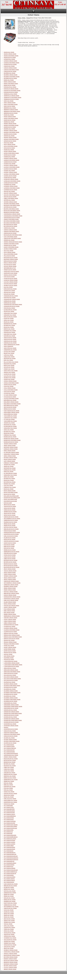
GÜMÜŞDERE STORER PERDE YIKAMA (13, 706)
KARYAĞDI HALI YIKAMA (9, 335)
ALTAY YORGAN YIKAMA (9, 461)
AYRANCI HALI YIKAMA (9, 379)
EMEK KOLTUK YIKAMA (9, 546)
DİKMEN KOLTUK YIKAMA (10, 550)
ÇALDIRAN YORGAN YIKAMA (10, 628)
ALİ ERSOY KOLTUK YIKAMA (10, 168)
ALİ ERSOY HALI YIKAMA (9, 163)
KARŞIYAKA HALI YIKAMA (10, 297)
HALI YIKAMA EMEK (8, 805)
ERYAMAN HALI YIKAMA (9, 325)
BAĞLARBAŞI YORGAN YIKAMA (11, 402)
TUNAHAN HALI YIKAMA (9, 290)
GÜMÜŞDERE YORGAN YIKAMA (11, 704)
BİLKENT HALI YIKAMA (9, 353)
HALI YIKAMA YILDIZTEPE (10, 821)
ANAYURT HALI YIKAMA (9, 191)
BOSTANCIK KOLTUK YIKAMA (10, 560)
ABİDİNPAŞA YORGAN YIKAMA (11, 109)
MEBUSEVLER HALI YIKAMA (10, 885)
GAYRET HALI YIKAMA (9, 645)
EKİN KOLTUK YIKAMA (9, 548)
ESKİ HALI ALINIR (8, 502)
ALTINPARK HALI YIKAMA (9, 184)
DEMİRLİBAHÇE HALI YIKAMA (11, 779)
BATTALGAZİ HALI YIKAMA (10, 760)
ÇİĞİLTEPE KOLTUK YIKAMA (10, 553)
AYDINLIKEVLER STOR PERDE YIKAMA (13, 304)
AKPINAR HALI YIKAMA (9, 135)
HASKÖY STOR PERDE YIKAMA (11, 247)
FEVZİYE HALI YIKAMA (9, 311)
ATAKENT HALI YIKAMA (9, 369)
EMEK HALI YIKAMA (8, 784)
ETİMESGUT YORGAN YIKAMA (11, 462)
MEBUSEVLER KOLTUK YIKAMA (11, 529)
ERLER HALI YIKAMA (8, 322)
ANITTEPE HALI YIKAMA (9, 200)
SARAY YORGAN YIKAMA (9, 102)
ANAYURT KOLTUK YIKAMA (10, 196)
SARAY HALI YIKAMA (8, 101)
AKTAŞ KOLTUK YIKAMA (9, 148)
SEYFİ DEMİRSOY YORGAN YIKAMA (12, 582)
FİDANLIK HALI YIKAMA (9, 640)
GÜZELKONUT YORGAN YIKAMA (11, 454)
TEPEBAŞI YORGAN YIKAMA (10, 576)
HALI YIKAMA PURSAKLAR (10, 873)
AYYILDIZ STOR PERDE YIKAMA (11, 398)
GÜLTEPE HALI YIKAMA (9, 737)
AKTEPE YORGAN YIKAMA (10, 151)
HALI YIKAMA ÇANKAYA (9, 878)
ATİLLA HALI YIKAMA (8, 250)
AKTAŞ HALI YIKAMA (8, 142)
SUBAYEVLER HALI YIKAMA (10, 908)
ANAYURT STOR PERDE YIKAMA (11, 195)
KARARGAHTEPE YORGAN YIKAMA (12, 596)
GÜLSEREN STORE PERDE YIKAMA (12, 692)
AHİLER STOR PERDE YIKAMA (11, 118)
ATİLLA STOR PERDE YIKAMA (10, 254)
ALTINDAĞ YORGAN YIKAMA (10, 60)
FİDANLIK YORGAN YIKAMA (10, 642)
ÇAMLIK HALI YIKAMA (9, 769)
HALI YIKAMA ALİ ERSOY (9, 814)
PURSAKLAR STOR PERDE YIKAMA (12, 90)
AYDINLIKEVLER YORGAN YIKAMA (12, 299)
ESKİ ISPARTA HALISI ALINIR (10, 501)
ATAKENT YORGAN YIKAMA (10, 757)
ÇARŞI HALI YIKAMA (8, 355)
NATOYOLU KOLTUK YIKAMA (10, 527)
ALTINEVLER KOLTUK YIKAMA (11, 182)
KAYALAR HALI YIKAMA (9, 294)
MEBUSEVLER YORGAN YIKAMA (11, 593)
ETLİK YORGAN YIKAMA (9, 609)
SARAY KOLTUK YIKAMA (9, 106)
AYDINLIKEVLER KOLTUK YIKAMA (11, 306)
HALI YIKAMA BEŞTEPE (9, 809)
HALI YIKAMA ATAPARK (9, 864)
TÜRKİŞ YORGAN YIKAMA (10, 574)
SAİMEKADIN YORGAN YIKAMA (11, 584)
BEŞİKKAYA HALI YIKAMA (9, 762)
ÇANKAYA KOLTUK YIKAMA (10, 71)
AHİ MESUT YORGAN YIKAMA (10, 950)
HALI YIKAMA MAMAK (9, 875)
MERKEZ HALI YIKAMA (9, 889)
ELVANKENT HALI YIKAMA (10, 330)
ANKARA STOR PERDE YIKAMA (11, 55)
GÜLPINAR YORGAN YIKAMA (10, 683)
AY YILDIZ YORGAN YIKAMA (10, 395)
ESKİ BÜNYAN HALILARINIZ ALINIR (12, 497)
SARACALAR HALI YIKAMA (10, 337)
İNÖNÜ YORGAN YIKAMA (9, 450)
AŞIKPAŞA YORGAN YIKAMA (10, 229)
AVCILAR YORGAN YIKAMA (10, 266)
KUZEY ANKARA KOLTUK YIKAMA (11, 410)
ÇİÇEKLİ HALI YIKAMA (9, 770)
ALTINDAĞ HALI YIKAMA (9, 59)
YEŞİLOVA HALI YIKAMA (9, 946)
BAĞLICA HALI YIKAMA (9, 365)
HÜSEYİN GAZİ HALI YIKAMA (10, 793)
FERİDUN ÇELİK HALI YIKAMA (11, 633)
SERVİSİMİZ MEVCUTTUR (10, 268)
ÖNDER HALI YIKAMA (9, 894)
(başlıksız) (6, 727)
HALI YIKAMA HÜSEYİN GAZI (10, 828)
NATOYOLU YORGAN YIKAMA (10, 591)
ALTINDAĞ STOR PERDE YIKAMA (11, 62)
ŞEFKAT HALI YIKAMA (9, 913)
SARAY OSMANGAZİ (8, 346)
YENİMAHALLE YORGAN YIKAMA (11, 95)
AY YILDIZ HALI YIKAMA (9, 419)
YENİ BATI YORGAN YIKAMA (10, 443)
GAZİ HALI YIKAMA (8, 654)
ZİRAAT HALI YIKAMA (8, 948)
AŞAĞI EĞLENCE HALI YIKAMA (11, 755)
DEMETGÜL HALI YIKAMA (10, 776)
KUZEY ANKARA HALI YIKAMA (11, 884)
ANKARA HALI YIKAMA (9, 52)
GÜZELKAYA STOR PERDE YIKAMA (12, 734)
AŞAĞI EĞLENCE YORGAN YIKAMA (12, 214)
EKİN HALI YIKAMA (8, 783)
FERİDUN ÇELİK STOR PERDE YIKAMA (13, 636)
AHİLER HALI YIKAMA (9, 114)
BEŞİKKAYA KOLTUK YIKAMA (10, 563)
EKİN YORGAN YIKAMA (9, 612)
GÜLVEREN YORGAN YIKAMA (11, 697)
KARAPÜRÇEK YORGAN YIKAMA (11, 598)
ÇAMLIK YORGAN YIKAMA (10, 621)
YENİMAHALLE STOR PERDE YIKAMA (12, 97)
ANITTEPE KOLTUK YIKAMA (10, 207)
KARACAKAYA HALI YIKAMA (10, 288)
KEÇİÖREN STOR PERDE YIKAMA (11, 76)
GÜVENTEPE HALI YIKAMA (10, 724)
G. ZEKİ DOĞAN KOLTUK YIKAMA (11, 666)
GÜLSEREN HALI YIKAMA (10, 689)
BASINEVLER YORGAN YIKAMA (11, 438)
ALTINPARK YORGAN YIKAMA (10, 186)
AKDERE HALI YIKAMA (9, 121)
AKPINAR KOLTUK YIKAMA (10, 141)
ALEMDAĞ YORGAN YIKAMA (10, 158)
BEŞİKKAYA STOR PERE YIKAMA (11, 212)
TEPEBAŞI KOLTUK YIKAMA (10, 511)
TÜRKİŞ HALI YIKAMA (9, 929)
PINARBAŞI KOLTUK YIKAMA (10, 522)
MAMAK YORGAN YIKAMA (10, 81)
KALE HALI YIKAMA (8, 287)
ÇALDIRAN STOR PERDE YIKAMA (11, 630)
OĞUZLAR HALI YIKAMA (9, 292)
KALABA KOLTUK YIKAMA (10, 537)
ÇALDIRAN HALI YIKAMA (9, 626)
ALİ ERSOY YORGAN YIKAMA (10, 165)
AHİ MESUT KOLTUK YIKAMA (10, 285)
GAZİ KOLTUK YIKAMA (9, 659)
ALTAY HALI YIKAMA (8, 485)
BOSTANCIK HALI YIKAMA (10, 765)
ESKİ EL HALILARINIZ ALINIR (10, 499)
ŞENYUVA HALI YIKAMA (9, 918)
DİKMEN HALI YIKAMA (9, 781)
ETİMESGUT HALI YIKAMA (10, 435)
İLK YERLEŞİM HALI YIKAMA (10, 473)
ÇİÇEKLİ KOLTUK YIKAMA (10, 555)
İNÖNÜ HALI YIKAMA (8, 471)
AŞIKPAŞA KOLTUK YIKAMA (10, 233)
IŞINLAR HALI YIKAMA (9, 795)
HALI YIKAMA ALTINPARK (9, 868)
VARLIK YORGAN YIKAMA (10, 572)
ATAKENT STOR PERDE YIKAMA (11, 219)
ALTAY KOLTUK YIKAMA (9, 276)
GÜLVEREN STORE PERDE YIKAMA (12, 699)
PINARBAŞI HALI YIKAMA (9, 901)
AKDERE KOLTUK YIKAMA (10, 127)
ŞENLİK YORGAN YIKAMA (10, 577)
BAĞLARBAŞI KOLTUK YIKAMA (11, 405)
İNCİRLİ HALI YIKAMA (9, 797)
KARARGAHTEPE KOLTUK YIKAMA (12, 532)
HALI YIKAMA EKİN (8, 833)
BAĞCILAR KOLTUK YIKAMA (10, 261)
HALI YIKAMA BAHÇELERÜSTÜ (11, 857)
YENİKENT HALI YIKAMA (9, 943)
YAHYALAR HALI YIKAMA (9, 932)
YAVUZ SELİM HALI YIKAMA (10, 939)
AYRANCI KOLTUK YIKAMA (10, 384)
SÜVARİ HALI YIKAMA (9, 911)
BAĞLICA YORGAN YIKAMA (10, 262)
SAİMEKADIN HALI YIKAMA (10, 904)
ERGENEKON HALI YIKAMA (10, 323)
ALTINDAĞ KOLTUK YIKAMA (10, 64)
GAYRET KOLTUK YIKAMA (10, 650)
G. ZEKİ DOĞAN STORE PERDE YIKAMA (13, 664)
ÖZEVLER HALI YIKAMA (9, 898)
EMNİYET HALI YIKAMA (9, 328)
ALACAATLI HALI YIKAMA (9, 375)
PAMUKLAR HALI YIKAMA (10, 899)
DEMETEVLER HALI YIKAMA (10, 774)
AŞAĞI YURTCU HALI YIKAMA (10, 370)
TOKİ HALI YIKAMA (8, 924)
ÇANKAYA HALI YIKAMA (9, 66)
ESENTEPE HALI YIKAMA (9, 786)
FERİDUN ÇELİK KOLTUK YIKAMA (11, 638)
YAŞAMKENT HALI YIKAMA (10, 937)
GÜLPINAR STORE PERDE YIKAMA (12, 685)
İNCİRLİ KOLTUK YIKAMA (9, 539)
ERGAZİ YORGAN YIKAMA (10, 459)
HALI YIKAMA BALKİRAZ (9, 810)
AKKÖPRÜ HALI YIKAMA (9, 128)
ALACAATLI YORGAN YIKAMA (10, 281)
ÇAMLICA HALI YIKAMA (9, 356)
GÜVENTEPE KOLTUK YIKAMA (11, 729)
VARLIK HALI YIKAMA (9, 931)
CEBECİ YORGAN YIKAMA (10, 623)
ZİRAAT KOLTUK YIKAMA (9, 504)
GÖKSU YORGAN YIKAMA (10, 455)
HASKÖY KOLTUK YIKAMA (10, 543)
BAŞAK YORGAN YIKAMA (9, 490)
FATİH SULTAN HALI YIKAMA (10, 316)
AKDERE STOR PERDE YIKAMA (11, 125)
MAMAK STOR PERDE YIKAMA (11, 83)
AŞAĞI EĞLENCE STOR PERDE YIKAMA (13, 215)
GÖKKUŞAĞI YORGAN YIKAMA (11, 670)
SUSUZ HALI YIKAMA (8, 910)
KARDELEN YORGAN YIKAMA (11, 449)
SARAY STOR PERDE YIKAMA (11, 104)
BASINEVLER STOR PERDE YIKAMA (12, 440)
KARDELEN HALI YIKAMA (10, 301)
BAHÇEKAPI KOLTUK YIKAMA (10, 257)
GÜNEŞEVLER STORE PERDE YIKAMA (13, 713)
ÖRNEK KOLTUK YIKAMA (9, 523)
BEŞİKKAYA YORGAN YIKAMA (10, 962)
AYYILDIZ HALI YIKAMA (9, 393)
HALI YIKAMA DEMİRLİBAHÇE (10, 837)
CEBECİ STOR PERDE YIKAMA (11, 198)
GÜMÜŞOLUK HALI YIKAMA (10, 341)
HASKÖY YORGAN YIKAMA (10, 607)
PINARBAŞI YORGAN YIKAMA (10, 586)
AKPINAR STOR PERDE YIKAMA (11, 139)
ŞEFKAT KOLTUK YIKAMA (9, 515)
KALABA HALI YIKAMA (9, 887)
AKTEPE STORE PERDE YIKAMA (11, 153)
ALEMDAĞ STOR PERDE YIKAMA (11, 160)
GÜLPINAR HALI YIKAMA (9, 682)
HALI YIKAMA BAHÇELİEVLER (11, 856)
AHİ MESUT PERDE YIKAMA (10, 248)
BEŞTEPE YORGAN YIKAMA (10, 965)
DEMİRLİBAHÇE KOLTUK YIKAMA (11, 551)
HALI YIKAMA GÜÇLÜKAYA (10, 838)
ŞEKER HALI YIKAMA (8, 466)
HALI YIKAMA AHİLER (9, 819)
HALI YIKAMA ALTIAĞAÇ (9, 746)
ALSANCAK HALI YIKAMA (9, 374)
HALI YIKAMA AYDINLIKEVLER (11, 870)
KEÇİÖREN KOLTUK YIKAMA (10, 78)
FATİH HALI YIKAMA (8, 790)
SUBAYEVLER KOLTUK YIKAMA (11, 516)
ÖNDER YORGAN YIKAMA (10, 589)
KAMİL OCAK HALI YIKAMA (10, 798)
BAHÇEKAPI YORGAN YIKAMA (11, 259)
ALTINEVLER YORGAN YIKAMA (11, 179)
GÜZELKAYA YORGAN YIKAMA (11, 732)
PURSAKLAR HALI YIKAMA (10, 87)
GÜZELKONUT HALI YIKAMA (10, 313)
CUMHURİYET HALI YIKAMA (10, 417)
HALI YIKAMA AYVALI (8, 866)
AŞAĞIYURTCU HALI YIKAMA (10, 273)
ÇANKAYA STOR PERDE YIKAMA (11, 69)
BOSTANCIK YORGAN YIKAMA (11, 964)
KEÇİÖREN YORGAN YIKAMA (10, 74)
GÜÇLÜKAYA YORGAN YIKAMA (11, 677)
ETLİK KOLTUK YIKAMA (9, 544)
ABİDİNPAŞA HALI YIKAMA (10, 107)
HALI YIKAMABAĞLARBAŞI (10, 863)
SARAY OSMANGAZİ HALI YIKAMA (11, 344)
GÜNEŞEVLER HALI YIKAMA (10, 710)
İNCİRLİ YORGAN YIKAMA (10, 603)
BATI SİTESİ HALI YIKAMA (9, 482)
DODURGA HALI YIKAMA (9, 332)
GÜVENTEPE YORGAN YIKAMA (11, 725)
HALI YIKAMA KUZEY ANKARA (11, 824)
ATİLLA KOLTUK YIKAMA (9, 255)
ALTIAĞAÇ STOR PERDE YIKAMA (11, 174)
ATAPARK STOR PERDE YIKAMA (11, 243)
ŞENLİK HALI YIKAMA (9, 917)
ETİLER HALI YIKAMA (9, 318)
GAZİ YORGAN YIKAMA (9, 656)
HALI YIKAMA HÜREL (8, 830)
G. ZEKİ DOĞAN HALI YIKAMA (10, 661)
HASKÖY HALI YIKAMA (9, 791)
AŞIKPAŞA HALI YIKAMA (9, 228)
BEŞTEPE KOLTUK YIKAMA (10, 562)
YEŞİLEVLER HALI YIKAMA (10, 944)
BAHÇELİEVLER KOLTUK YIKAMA (11, 567)
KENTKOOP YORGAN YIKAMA (11, 447)
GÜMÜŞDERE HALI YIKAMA (10, 703)
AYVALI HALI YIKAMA (8, 386)
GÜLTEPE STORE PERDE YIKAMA (11, 741)
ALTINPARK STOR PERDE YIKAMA (12, 188)
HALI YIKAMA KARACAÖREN (10, 826)
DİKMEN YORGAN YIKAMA (10, 614)
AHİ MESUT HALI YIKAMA (9, 377)
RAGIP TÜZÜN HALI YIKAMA (10, 903)
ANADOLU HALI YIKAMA (9, 372)
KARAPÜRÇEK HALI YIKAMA (10, 802)
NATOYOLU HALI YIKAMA (9, 891)
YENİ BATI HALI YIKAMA (9, 422)
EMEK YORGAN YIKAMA (9, 610)
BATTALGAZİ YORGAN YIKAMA (11, 960)
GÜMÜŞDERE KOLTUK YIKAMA (11, 708)
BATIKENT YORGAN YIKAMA (10, 958)
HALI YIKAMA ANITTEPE (9, 751)
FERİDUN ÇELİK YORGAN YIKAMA (12, 635)
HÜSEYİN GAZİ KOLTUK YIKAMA (11, 541)
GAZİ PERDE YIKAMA (9, 657)
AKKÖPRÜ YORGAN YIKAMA (10, 130)
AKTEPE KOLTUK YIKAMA (10, 154)
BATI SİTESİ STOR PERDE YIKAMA (12, 221)
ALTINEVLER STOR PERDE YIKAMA (12, 181)
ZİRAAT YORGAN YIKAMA (10, 569)
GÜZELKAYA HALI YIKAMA (10, 730)
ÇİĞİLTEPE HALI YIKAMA (9, 772)
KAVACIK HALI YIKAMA (9, 804)
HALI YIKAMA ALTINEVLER (10, 748)
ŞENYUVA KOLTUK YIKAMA (10, 407)
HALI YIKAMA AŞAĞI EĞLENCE (11, 753)
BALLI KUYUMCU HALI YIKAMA (11, 362)
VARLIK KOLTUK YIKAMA (9, 508)
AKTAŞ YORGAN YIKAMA (9, 144)
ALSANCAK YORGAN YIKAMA (10, 280)
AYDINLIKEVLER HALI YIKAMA (11, 295)
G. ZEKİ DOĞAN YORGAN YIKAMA (11, 663)
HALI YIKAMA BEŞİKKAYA (9, 852)
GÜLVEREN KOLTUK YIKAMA (10, 701)
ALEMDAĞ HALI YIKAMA (9, 156)
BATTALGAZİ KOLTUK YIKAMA (10, 565)
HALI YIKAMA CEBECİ (9, 845)
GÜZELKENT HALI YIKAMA (10, 315)
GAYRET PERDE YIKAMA (9, 649)
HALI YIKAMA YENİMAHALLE (10, 871)
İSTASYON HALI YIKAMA (9, 308)
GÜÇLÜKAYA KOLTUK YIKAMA (11, 680)
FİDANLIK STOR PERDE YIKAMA (11, 643)
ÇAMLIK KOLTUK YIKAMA (9, 556)
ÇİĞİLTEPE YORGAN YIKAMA (10, 617)
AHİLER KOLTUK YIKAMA (9, 120)
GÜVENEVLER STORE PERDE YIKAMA (13, 720)
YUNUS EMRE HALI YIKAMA (10, 415)
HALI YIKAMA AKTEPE (9, 817)
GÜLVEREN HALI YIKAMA (10, 696)
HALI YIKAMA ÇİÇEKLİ (9, 807)
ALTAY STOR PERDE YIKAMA (10, 236)
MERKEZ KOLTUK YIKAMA (10, 408)
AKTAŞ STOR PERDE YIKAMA (10, 146)
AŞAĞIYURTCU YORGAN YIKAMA (11, 951)
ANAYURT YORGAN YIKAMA (10, 193)
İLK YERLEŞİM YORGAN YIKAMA (11, 452)
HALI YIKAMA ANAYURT (9, 750)
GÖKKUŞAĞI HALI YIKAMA (10, 668)
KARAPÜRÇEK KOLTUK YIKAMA (11, 534)
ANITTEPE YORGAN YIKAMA (10, 201)
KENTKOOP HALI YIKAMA (10, 358)
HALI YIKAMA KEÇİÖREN (9, 877)
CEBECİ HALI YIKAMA (9, 767)
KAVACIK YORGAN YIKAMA (10, 595)
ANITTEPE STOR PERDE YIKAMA (11, 203)
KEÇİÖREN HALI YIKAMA (9, 73)
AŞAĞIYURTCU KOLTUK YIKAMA (11, 271)
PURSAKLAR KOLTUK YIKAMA (11, 92)
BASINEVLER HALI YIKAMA (10, 436)
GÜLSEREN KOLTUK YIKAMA (10, 694)
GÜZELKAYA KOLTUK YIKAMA (10, 736)
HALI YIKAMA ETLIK (8, 831)
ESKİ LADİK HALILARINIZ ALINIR (11, 496)
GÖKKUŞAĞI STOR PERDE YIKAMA (12, 671)
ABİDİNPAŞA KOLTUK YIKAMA (10, 113)
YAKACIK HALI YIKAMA (9, 934)
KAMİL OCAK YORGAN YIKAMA (11, 600)
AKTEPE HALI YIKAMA (9, 149)
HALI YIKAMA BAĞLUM (9, 861)
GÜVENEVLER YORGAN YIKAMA (11, 718)
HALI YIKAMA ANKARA (9, 744)
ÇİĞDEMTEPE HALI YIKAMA (10, 349)
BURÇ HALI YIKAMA (8, 360)
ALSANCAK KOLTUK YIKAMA (10, 278)
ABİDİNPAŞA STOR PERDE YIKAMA (12, 111)
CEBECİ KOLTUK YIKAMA (9, 558)
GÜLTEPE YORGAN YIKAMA (10, 739)
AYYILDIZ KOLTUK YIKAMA (10, 396)
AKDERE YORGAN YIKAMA (10, 123)
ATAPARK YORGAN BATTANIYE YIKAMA (13, 241)
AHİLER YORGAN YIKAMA (10, 116)
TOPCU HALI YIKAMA (9, 925)
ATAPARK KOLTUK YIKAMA (10, 245)
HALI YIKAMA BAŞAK (8, 851)
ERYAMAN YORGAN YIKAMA (10, 457)
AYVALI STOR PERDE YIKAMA (11, 389)
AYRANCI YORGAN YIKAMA (10, 381)
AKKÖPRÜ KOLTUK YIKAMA (10, 134)
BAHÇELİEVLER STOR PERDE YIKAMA (13, 234)
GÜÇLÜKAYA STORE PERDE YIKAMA (12, 678)
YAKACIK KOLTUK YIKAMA (10, 506)
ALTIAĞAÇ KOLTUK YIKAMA (10, 175)
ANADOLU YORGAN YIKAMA (10, 953)
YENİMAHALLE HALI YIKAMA (10, 94)
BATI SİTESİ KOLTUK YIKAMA (10, 224)
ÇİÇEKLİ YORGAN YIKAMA (10, 619)
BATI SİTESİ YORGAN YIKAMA (10, 957)
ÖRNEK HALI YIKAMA (9, 896)
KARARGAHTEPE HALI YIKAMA (11, 624)
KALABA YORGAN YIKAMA (10, 602)
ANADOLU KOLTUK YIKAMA (10, 275)
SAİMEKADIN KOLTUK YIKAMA (11, 520)
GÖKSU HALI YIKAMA (9, 320)
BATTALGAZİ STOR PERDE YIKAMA (12, 210)
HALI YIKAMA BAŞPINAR (9, 847)
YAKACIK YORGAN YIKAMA (10, 570)
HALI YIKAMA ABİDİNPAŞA (10, 816)
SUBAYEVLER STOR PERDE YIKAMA (12, 238)
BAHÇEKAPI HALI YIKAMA (10, 363)
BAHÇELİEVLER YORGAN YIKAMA (12, 955)
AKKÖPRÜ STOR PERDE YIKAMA (11, 132)
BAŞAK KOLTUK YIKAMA (9, 494)
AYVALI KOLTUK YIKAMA (9, 391)
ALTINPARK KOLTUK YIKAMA (10, 189)
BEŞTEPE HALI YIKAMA (9, 763)
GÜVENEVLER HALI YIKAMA (10, 717)
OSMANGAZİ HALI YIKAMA (10, 892)
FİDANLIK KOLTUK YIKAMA (10, 652)
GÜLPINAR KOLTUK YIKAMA (10, 687)
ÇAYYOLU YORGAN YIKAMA (10, 967)
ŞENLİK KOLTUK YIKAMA (9, 513)
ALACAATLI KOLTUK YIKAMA (10, 283)
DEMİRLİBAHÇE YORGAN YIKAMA (12, 616)
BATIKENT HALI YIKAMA (9, 483)
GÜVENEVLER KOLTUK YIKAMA (11, 722)
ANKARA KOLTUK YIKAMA (10, 57)
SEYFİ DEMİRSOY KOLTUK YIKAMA (12, 518)
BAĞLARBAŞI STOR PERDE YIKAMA (12, 403)
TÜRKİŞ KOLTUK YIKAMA (9, 509)
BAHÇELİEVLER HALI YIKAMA (11, 758)
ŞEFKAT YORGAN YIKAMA (10, 579)
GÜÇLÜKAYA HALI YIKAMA (10, 675)
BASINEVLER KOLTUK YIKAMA (11, 442)
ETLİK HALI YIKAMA (8, 788)
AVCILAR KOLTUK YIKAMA (10, 264)
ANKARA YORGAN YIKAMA (10, 54)
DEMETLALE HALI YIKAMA (10, 777)
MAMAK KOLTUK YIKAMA (9, 85)
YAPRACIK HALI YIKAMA (9, 936)
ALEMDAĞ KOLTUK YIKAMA (10, 161)
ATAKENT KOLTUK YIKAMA (10, 269)
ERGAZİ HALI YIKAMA (9, 327)
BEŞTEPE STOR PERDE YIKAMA (11, 208)
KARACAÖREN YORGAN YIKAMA (11, 412)
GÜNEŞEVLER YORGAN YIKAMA (11, 711)
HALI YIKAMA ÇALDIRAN (9, 842)
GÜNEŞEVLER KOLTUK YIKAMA (11, 715)
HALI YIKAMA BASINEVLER (10, 854)
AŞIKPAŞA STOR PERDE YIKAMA (11, 231)
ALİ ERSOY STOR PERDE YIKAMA (11, 167)
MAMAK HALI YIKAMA (9, 80)
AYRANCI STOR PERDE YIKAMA (11, 382)
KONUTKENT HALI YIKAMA (10, 334)
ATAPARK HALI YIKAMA (9, 240)
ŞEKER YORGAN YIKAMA (10, 445)
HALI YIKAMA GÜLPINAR (9, 840)
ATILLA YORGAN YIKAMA (9, 252)
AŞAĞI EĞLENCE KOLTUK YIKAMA (12, 217)
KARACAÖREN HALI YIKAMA (10, 414)
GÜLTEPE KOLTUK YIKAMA (10, 743)
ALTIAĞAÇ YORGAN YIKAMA (10, 172)
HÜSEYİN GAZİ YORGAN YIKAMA (11, 605)
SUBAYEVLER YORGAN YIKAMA (11, 581)
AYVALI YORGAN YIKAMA (9, 388)
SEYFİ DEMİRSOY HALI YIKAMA (11, 906)
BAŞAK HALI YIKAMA (8, 489)
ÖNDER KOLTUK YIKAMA (9, 525)
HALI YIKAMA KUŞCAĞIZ (9, 823)
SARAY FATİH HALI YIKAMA (10, 348)
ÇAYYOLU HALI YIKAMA (9, 351)
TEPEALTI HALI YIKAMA (9, 920)
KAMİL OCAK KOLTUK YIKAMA (11, 536)
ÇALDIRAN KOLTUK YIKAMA (10, 631)
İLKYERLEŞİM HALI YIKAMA (10, 309)
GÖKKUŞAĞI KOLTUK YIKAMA (11, 673)
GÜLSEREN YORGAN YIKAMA (11, 690)
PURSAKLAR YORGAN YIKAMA (11, 88)
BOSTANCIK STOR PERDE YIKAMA (12, 205)
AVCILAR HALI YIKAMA (9, 367)
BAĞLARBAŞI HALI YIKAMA (10, 400)
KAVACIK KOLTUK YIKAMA (10, 530)
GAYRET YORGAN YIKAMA (10, 647)
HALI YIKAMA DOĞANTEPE (10, 835)
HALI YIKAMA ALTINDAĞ (9, 880)
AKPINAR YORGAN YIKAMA (10, 137)
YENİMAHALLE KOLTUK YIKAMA (11, 99)
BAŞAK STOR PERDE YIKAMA (11, 492)
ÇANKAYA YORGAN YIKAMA (10, 67)
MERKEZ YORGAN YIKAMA (10, 969)
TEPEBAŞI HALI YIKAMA (9, 922)
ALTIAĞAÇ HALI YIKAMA (9, 170)
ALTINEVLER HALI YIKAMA (10, 177)
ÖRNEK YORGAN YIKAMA (10, 588)
